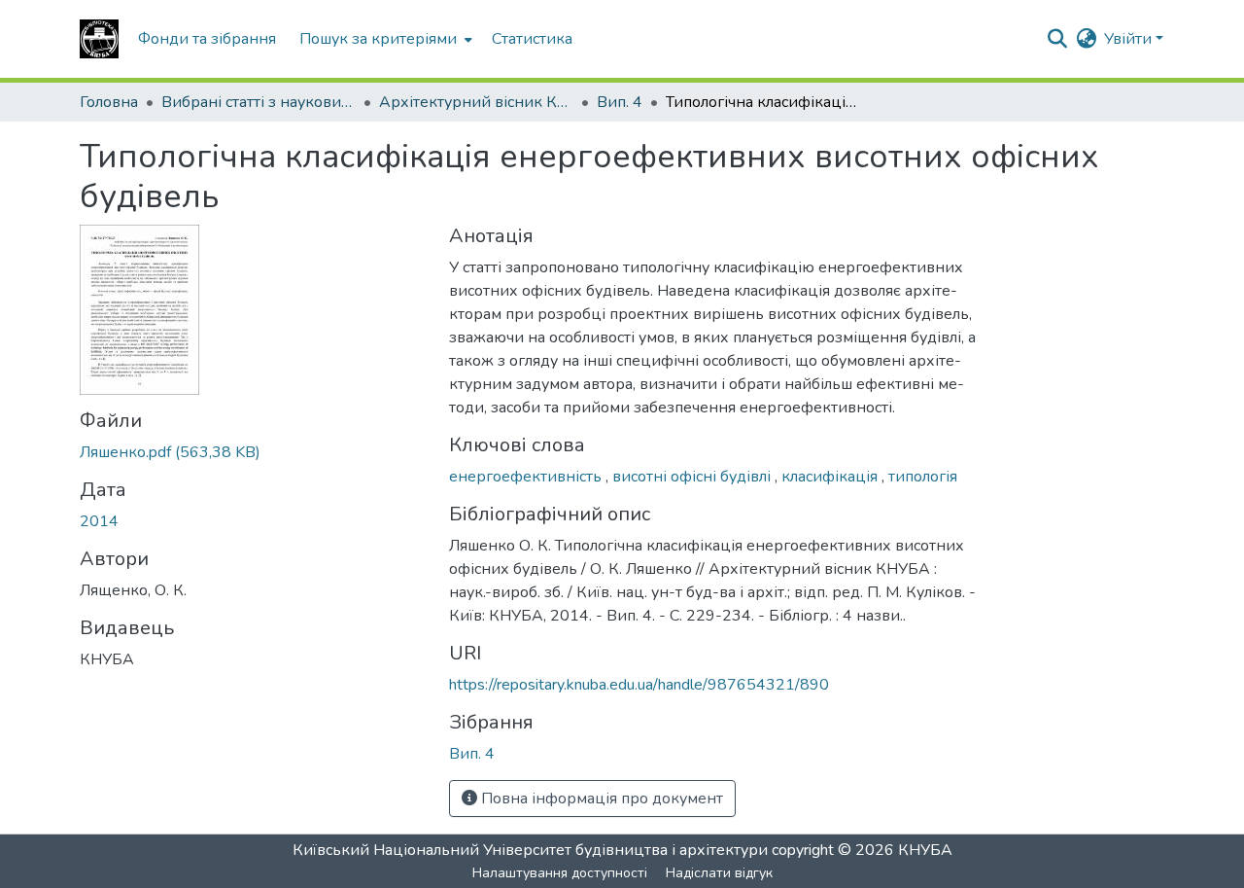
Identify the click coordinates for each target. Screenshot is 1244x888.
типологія (922, 476)
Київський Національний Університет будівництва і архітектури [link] (530, 850)
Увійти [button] (1130, 39)
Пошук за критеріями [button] (378, 39)
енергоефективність (527, 476)
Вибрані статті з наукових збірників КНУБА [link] (258, 102)
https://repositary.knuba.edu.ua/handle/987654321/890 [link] (639, 684)
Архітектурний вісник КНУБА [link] (476, 102)
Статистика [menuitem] (532, 39)
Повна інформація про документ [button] (600, 798)
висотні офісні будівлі (693, 476)
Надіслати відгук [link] (719, 873)
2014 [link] (99, 521)
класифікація (831, 476)
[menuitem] (383, 39)
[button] (99, 38)
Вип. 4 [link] (619, 102)
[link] (253, 452)
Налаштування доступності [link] (559, 873)
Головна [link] (109, 102)
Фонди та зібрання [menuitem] (207, 39)
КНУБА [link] (925, 850)
